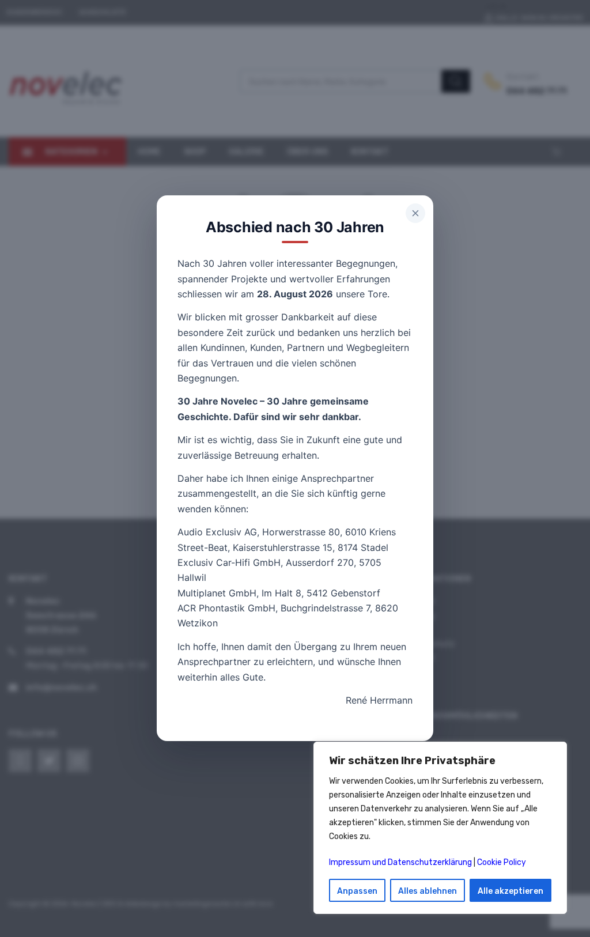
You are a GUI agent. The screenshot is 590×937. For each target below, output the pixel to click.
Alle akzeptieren (510, 891)
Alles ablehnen (427, 891)
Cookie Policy (501, 862)
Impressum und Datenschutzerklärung (400, 862)
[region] (440, 828)
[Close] (415, 213)
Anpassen (357, 891)
